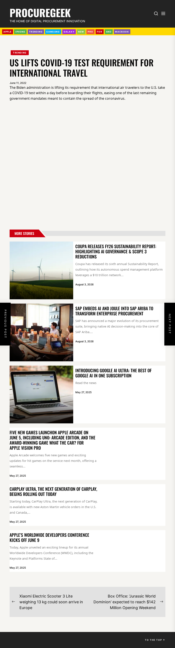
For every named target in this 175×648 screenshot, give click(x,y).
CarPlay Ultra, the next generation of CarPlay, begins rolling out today (53, 491)
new (81, 31)
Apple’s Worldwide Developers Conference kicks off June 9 (49, 537)
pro (90, 31)
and (109, 31)
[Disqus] (87, 166)
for (99, 31)
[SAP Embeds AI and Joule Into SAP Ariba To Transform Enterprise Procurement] (41, 332)
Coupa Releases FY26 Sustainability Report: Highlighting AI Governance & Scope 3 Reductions (115, 251)
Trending (20, 52)
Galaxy (69, 31)
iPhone (20, 31)
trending (36, 31)
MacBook (122, 31)
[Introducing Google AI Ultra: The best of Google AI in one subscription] (41, 394)
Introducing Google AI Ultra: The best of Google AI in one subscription (113, 373)
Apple (7, 31)
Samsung (53, 31)
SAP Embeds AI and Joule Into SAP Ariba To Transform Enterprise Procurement (114, 311)
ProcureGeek (40, 12)
